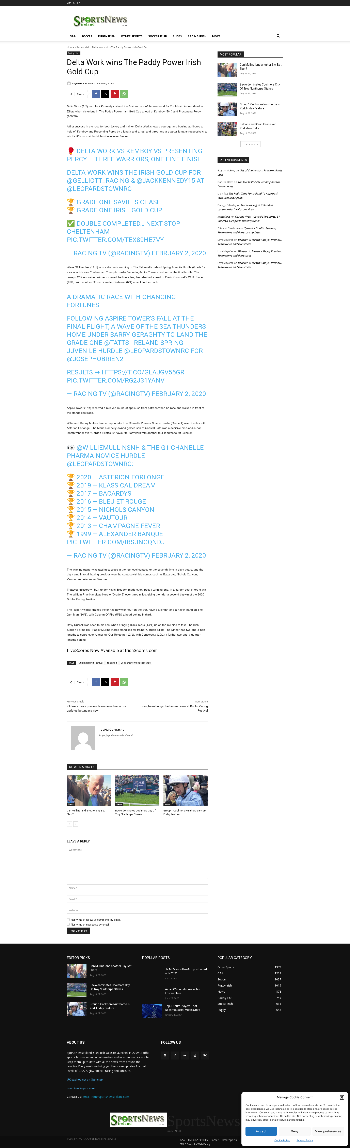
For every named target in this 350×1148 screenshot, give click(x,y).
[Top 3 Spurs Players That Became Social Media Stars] (152, 1011)
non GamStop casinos (81, 1088)
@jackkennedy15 (166, 180)
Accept (261, 1131)
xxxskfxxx (224, 216)
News (216, 36)
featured (112, 662)
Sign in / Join (73, 2)
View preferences (328, 1131)
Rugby (177, 36)
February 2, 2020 (179, 253)
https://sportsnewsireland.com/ (116, 735)
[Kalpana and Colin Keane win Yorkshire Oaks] (227, 129)
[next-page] (75, 824)
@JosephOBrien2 (95, 359)
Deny (295, 1131)
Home (70, 47)
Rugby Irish (106, 36)
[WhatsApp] (124, 94)
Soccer (86, 36)
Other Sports (132, 36)
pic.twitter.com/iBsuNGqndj (116, 542)
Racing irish (197, 36)
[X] (105, 94)
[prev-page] (69, 824)
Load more (249, 144)
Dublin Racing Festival (91, 662)
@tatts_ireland (131, 342)
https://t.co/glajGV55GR (142, 372)
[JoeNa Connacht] (69, 83)
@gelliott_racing (98, 180)
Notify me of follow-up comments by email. (96, 919)
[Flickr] (185, 1055)
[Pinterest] (115, 94)
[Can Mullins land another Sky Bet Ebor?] (89, 790)
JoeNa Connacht (85, 83)
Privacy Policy (305, 1140)
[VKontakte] (205, 1055)
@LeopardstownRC (99, 188)
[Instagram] (195, 1055)
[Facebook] (96, 94)
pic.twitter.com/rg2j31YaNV (115, 380)
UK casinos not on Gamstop (85, 1079)
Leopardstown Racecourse (136, 662)
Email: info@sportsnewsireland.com (105, 1097)
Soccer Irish (157, 36)
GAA (73, 36)
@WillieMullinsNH (108, 447)
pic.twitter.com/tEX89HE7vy (115, 240)
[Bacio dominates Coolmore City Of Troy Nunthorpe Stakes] (137, 790)
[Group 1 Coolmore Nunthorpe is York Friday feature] (185, 790)
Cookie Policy (282, 1140)
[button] (342, 1097)
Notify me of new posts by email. (90, 924)
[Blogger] (165, 1055)
